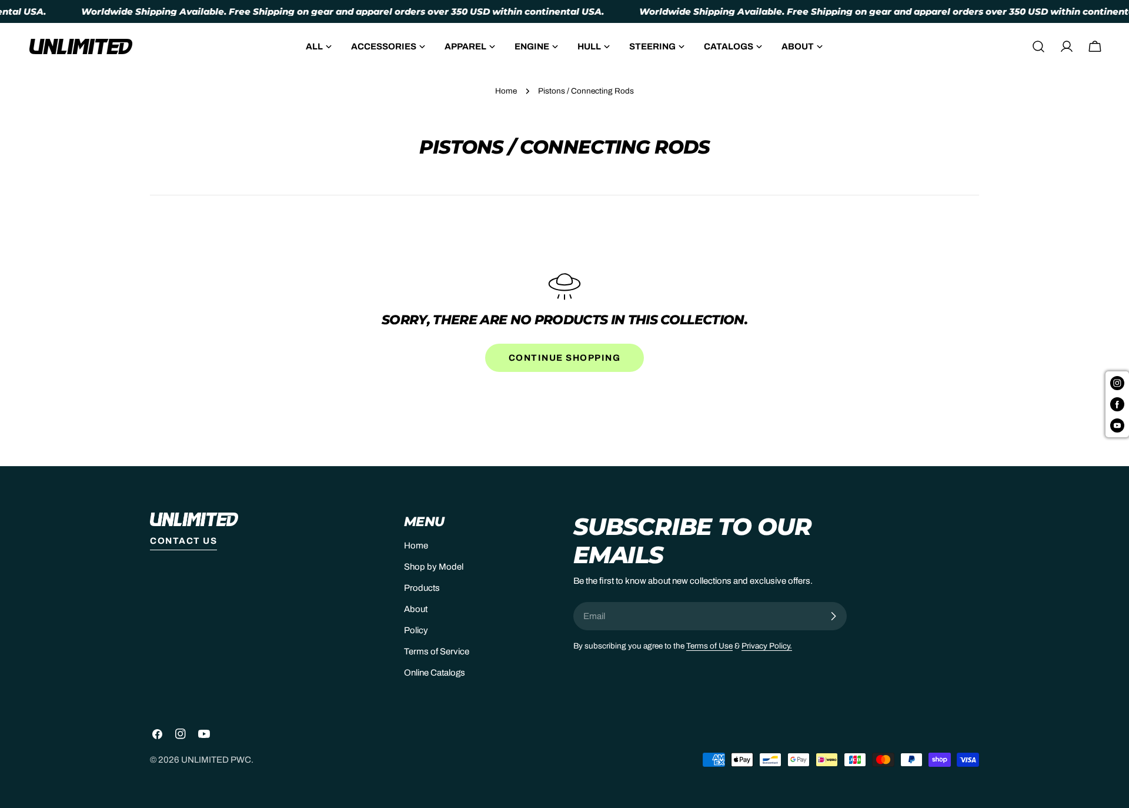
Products (422, 588)
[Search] (1038, 46)
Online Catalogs (434, 672)
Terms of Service (436, 651)
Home (506, 91)
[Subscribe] (833, 616)
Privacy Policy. (766, 645)
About (415, 609)
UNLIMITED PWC (216, 759)
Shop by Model (433, 566)
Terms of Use (709, 645)
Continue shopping (565, 358)
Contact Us (183, 541)
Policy (416, 630)
